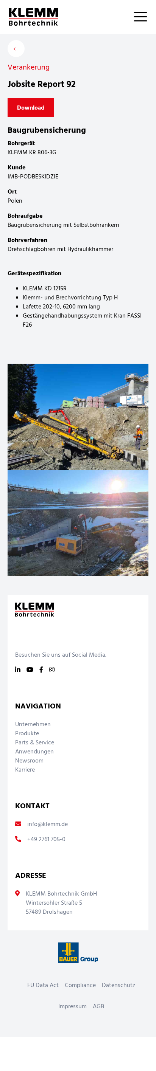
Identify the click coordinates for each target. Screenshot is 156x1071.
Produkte (27, 734)
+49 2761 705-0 (46, 840)
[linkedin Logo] (17, 670)
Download (31, 108)
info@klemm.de (47, 824)
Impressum (72, 1007)
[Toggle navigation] (145, 17)
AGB (98, 1007)
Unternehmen (33, 725)
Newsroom (29, 761)
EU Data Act (43, 985)
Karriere (25, 770)
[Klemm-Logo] (29, 17)
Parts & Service (34, 743)
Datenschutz (118, 985)
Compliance (80, 985)
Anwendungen (34, 752)
